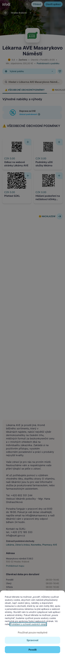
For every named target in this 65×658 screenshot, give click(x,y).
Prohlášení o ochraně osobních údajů (28, 624)
